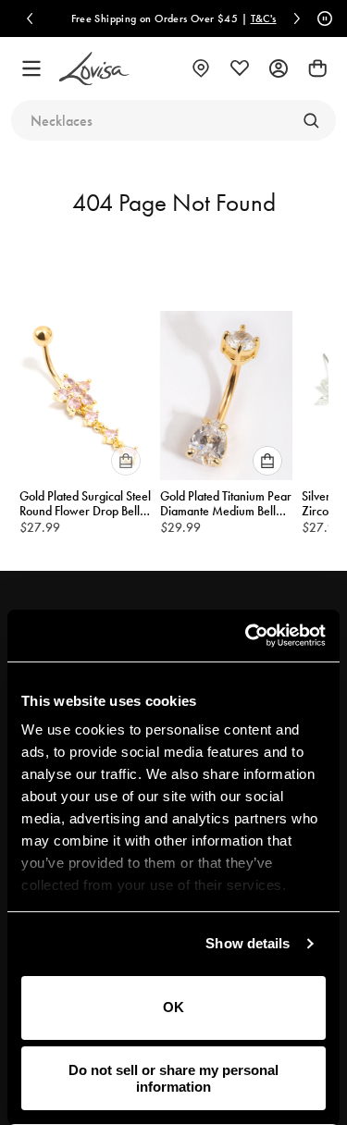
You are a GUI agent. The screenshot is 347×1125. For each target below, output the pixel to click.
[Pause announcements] (322, 18)
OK (173, 1007)
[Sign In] (278, 68)
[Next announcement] (297, 18)
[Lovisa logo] (94, 69)
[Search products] (311, 120)
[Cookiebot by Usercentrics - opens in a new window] (247, 636)
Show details (247, 943)
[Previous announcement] (29, 18)
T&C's (258, 18)
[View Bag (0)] (317, 68)
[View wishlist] (239, 68)
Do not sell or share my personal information (173, 1078)
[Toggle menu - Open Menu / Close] (31, 68)
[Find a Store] (200, 68)
